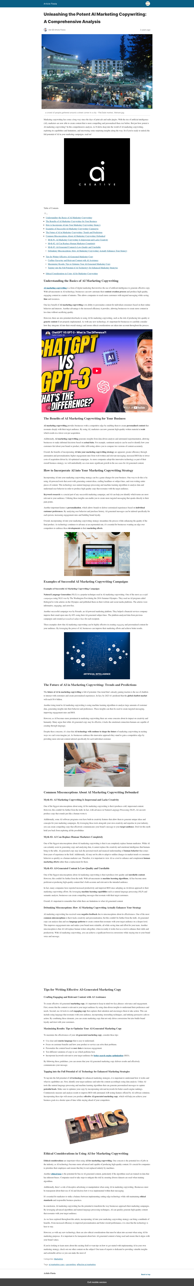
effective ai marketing (86, 1264)
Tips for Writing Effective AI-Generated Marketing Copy (69, 256)
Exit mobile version (97, 1282)
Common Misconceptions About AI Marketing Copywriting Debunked (75, 236)
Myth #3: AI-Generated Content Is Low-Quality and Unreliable (74, 247)
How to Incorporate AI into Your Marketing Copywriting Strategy (73, 225)
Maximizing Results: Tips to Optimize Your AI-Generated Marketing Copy (79, 264)
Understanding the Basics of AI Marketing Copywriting (69, 217)
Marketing (58, 1259)
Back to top (145, 1274)
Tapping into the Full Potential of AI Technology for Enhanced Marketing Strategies (83, 267)
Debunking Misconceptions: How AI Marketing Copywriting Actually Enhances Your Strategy (87, 250)
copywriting (71, 1264)
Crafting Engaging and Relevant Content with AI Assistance (73, 260)
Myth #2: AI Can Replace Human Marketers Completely (71, 243)
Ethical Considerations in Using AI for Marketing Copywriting (72, 273)
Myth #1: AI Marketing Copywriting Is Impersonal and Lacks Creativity (78, 239)
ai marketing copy (57, 1264)
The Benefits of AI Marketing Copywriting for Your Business (71, 221)
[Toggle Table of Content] (46, 213)
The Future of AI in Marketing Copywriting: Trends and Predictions (74, 232)
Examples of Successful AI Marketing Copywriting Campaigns (72, 228)
